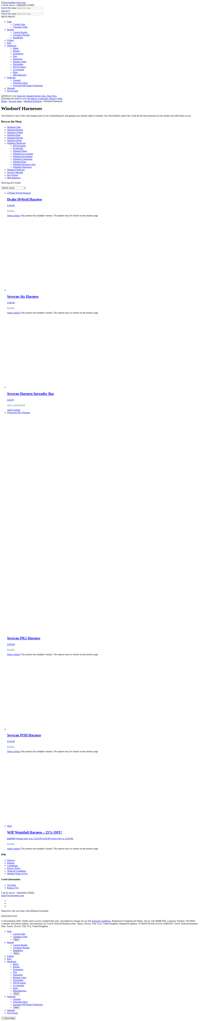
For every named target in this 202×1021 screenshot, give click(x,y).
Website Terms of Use (17, 873)
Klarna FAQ (13, 888)
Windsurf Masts (14, 140)
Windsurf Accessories (23, 153)
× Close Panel (8, 1018)
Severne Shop (15, 101)
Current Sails (19, 24)
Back (16, 939)
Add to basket (13, 410)
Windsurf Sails (14, 127)
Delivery (11, 860)
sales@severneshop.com (12, 895)
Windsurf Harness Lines (24, 164)
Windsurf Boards (15, 130)
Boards (10, 29)
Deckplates (18, 64)
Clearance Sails (20, 27)
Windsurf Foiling (15, 132)
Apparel (17, 80)
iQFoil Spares (19, 67)
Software (11, 77)
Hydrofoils (18, 148)
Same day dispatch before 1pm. (37, 96)
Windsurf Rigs (14, 135)
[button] (8, 16)
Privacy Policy (14, 868)
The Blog (11, 885)
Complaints (12, 865)
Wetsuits (11, 88)
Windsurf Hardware (33, 101)
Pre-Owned (12, 91)
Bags (15, 72)
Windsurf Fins (19, 161)
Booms (16, 51)
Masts (15, 48)
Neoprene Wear (20, 83)
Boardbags (18, 37)
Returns (10, 863)
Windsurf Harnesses (22, 167)
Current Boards (20, 32)
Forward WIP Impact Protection (28, 85)
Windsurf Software (16, 169)
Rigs (9, 43)
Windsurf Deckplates (23, 156)
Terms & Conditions (16, 871)
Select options (13, 215)
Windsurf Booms (15, 138)
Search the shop (8, 8)
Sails (9, 21)
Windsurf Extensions (22, 159)
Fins (15, 56)
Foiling (10, 40)
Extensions (18, 53)
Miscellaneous (19, 75)
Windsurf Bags (20, 151)
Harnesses (17, 59)
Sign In (4, 11)
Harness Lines (19, 61)
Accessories (18, 69)
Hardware (11, 45)
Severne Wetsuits (15, 172)
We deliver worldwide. (44, 98)
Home (4, 101)
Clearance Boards (21, 35)
